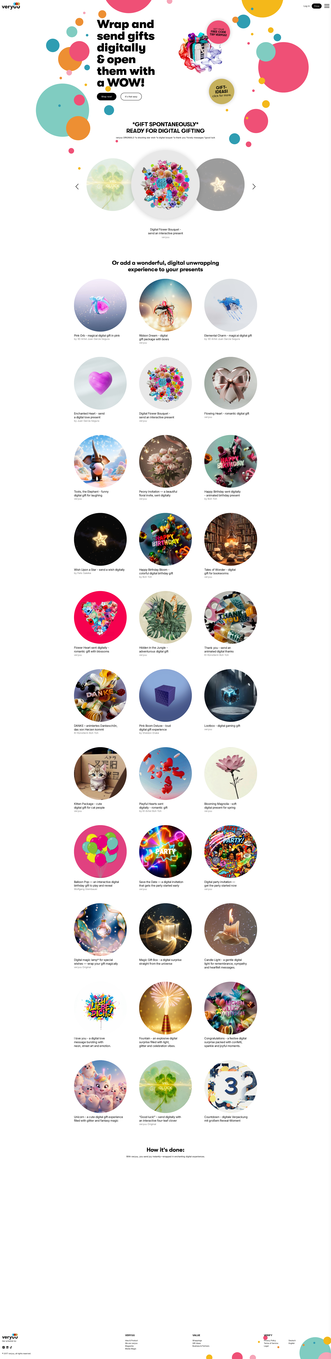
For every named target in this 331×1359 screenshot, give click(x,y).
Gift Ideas (196, 1343)
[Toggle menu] (327, 6)
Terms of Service (271, 1343)
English (292, 1343)
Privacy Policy (270, 1340)
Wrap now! (106, 96)
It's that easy (131, 96)
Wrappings (197, 1340)
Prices (316, 6)
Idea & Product (131, 1340)
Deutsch (292, 1340)
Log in (307, 6)
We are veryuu (131, 1343)
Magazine (129, 1346)
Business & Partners (200, 1346)
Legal (266, 1346)
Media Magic (130, 1349)
